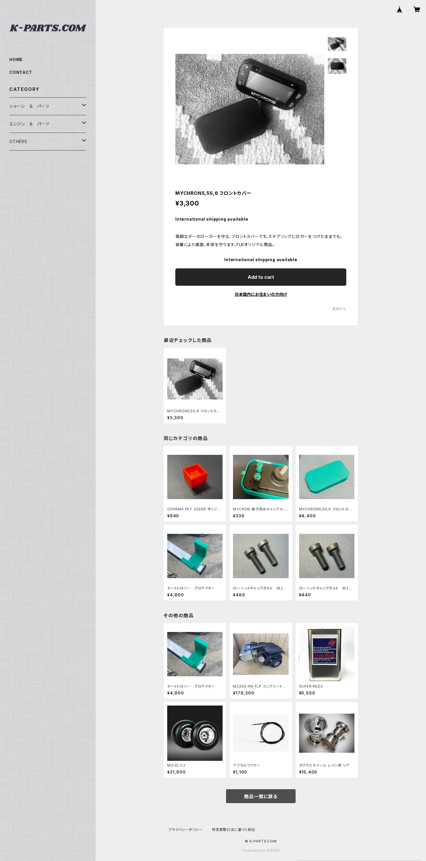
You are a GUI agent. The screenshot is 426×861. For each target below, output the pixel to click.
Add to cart (261, 277)
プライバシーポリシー (185, 829)
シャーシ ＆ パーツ (29, 106)
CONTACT (20, 72)
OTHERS (18, 141)
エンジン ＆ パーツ (29, 123)
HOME (16, 59)
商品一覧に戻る (261, 796)
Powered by (254, 850)
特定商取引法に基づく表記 (233, 829)
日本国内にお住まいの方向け (261, 294)
